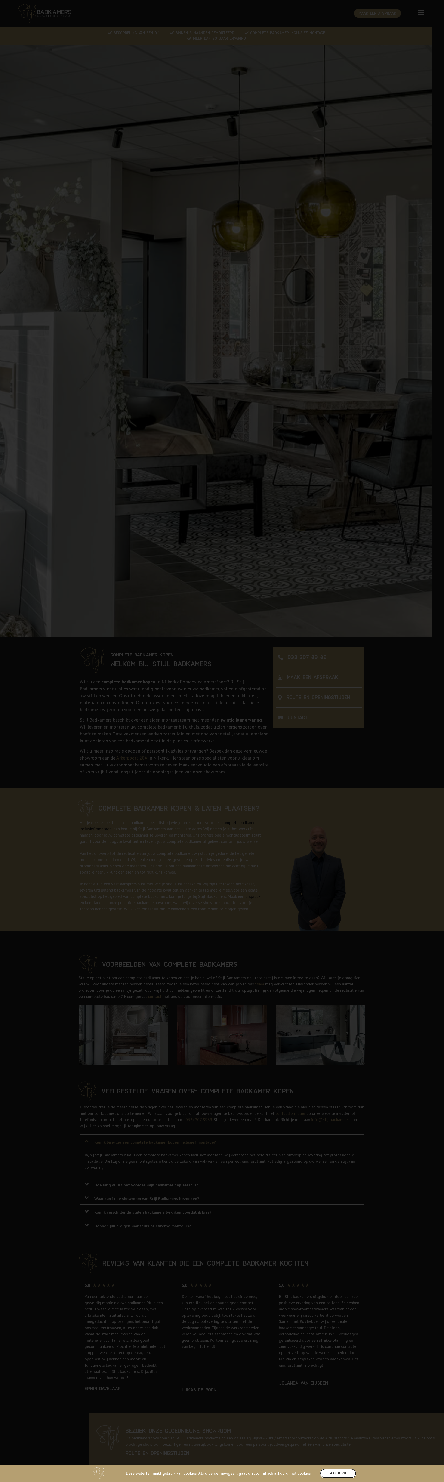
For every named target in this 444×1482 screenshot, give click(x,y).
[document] (222, 741)
